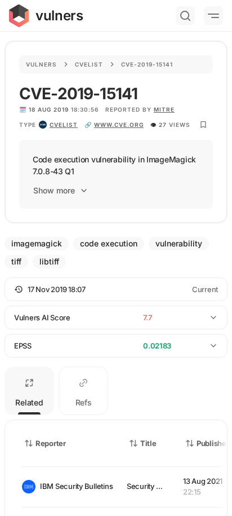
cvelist (64, 124)
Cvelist (89, 64)
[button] (116, 289)
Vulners (41, 64)
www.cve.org (119, 124)
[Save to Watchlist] (203, 124)
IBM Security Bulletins (74, 486)
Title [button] (148, 443)
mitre (164, 109)
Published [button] (213, 443)
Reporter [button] (50, 443)
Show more (54, 190)
